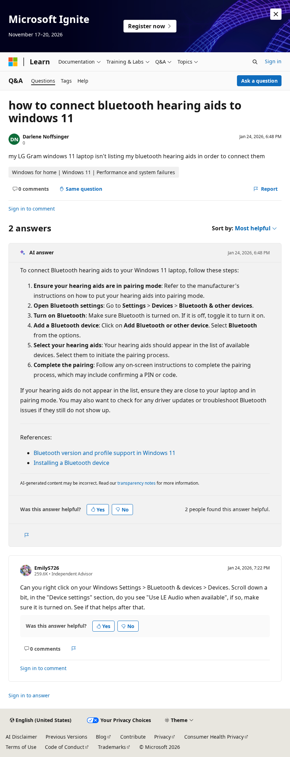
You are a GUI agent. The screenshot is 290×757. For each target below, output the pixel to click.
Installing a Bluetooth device (71, 463)
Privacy (162, 736)
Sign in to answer (29, 695)
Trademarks (112, 747)
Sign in (273, 61)
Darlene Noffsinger (46, 136)
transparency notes (136, 483)
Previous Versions (66, 736)
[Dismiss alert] (276, 14)
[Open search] (255, 61)
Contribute (133, 736)
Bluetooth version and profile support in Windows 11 (104, 453)
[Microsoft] (13, 61)
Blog (101, 736)
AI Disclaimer (21, 736)
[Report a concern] (26, 535)
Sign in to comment (31, 208)
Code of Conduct (64, 747)
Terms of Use (21, 747)
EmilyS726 (46, 567)
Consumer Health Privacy (214, 736)
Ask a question (259, 80)
